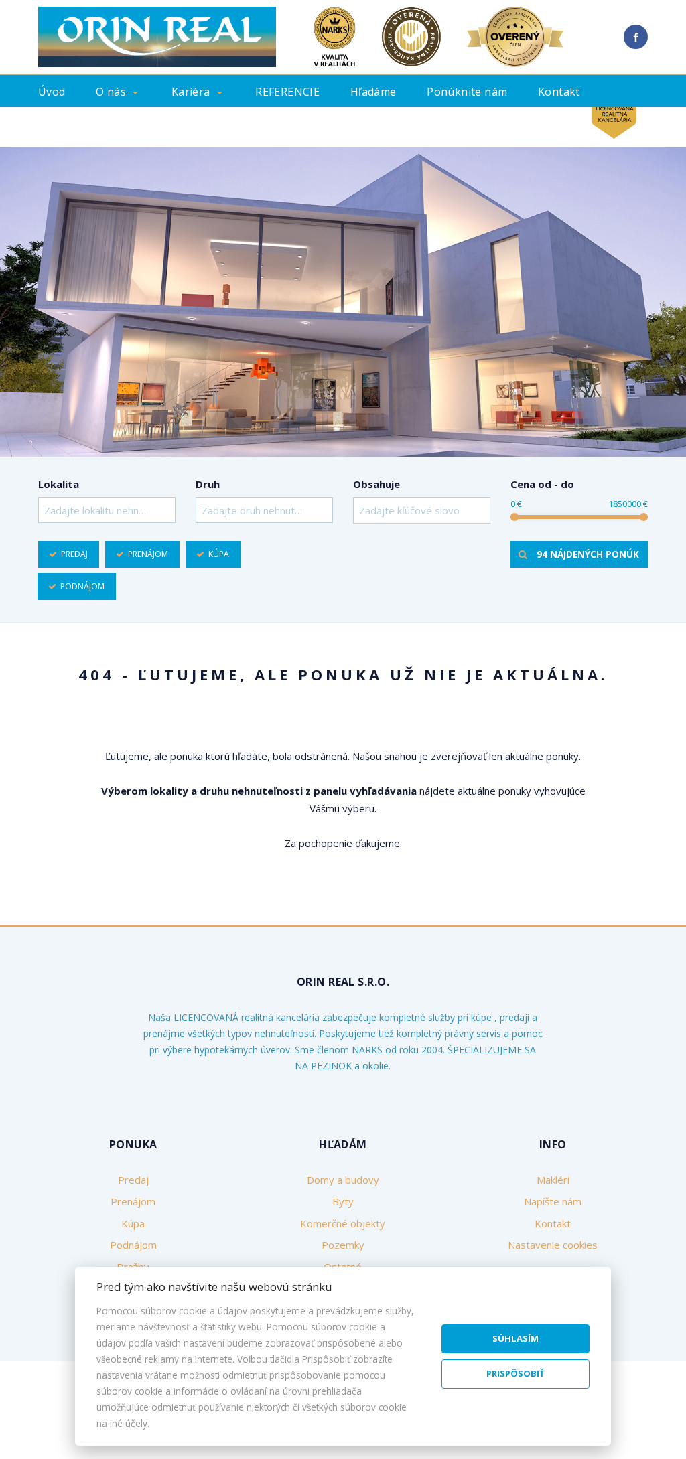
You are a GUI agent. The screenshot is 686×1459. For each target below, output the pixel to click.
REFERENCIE (287, 91)
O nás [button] (111, 91)
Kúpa (218, 554)
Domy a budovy (343, 1179)
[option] (343, 302)
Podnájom (82, 586)
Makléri (553, 1179)
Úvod (52, 91)
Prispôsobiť (515, 1373)
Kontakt (559, 91)
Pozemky (343, 1244)
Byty (343, 1201)
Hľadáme (373, 91)
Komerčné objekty (342, 1223)
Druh (208, 484)
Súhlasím (515, 1338)
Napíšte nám (552, 1201)
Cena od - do (542, 484)
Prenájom (148, 554)
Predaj (74, 554)
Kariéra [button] (191, 91)
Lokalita (58, 484)
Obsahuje (376, 484)
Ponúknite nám (467, 91)
